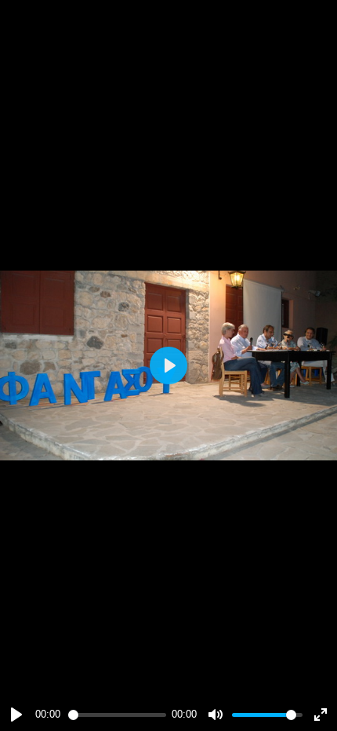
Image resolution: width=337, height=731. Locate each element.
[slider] (117, 714)
